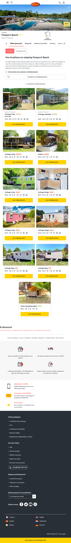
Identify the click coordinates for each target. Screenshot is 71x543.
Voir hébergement (18, 124)
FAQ (11, 447)
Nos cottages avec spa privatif (42, 330)
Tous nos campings (12, 338)
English (41, 517)
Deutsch (41, 525)
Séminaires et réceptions (17, 482)
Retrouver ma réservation (17, 462)
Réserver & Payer (15, 451)
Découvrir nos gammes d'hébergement (23, 72)
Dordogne (10, 38)
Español (11, 521)
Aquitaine (28, 338)
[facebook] (21, 504)
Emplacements (21, 51)
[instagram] (35, 504)
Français (11, 517)
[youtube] (30, 504)
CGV (11, 425)
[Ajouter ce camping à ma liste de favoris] (69, 7)
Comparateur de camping (17, 429)
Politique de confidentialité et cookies (21, 436)
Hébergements (16, 43)
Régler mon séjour (15, 459)
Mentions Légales (15, 433)
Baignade (28, 43)
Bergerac (4, 38)
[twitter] (26, 504)
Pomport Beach (50, 338)
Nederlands (42, 521)
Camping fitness (16, 330)
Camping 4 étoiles (5, 330)
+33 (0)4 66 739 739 (19, 467)
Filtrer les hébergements (37, 77)
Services (52, 43)
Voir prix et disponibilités (35, 540)
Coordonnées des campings (18, 421)
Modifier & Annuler (15, 455)
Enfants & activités (40, 43)
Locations (10, 51)
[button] (6, 43)
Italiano (11, 525)
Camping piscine (27, 330)
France (22, 338)
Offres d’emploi (14, 486)
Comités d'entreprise (16, 478)
